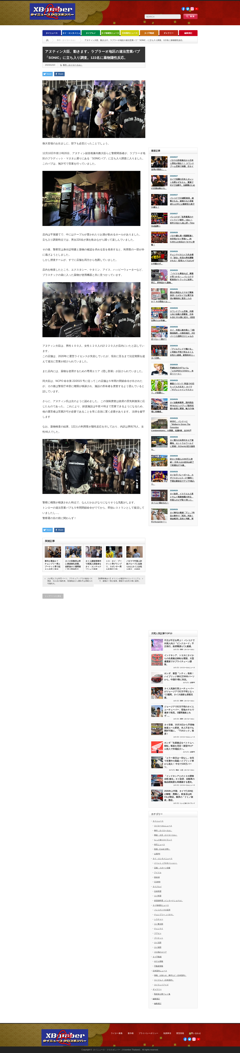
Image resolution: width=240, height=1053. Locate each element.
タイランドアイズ (161, 985)
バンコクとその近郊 (162, 910)
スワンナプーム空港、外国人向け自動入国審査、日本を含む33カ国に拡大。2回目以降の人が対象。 (173, 316)
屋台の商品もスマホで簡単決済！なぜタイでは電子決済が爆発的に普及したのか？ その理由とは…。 (172, 297)
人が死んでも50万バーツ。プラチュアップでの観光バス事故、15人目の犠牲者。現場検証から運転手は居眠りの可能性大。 (69, 580)
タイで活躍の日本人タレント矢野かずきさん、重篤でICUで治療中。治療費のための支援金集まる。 (173, 183)
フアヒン (157, 933)
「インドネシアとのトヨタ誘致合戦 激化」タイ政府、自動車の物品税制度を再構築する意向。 (179, 779)
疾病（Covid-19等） (162, 849)
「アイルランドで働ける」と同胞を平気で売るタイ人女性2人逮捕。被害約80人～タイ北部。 (173, 353)
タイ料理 (157, 896)
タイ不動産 (149, 33)
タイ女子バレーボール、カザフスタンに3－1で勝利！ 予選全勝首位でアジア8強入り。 (173, 479)
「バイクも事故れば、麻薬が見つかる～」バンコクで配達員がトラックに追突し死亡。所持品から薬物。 (172, 278)
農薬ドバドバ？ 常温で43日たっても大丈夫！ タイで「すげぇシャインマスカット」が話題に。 (172, 388)
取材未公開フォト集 (162, 994)
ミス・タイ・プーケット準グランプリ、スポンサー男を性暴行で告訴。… (114, 566)
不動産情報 (158, 966)
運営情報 (180, 1033)
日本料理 (157, 891)
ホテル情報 (158, 961)
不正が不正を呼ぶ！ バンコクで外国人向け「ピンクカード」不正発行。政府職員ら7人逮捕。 (179, 643)
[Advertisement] (173, 95)
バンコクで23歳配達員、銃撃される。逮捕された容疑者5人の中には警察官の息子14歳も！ (173, 202)
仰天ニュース (159, 844)
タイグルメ (91, 33)
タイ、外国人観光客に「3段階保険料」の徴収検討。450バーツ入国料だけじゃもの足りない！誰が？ (173, 334)
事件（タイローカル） (72, 65)
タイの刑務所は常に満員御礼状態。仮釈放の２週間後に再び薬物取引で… (73, 566)
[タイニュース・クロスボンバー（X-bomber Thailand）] (52, 18)
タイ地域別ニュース (110, 33)
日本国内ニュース (130, 33)
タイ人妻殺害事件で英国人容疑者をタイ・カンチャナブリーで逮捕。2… (93, 566)
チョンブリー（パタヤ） (164, 915)
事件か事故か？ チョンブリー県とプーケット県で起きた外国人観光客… (52, 566)
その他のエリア (160, 952)
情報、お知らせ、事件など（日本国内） (170, 975)
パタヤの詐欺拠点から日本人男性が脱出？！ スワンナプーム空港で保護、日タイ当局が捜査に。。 (172, 165)
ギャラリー (169, 33)
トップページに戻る (53, 596)
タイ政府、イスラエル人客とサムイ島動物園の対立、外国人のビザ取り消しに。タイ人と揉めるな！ (172, 498)
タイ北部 (157, 943)
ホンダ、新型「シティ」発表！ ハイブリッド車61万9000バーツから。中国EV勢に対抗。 (179, 676)
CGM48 (157, 882)
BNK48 (157, 877)
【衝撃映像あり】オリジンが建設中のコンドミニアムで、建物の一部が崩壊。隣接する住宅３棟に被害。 (118, 579)
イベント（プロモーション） (165, 863)
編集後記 (188, 33)
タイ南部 (157, 947)
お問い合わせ (195, 1033)
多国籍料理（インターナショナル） (168, 901)
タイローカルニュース (187, 667)
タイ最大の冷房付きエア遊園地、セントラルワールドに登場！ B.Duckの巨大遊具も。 (173, 444)
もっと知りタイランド (187, 803)
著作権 (131, 1033)
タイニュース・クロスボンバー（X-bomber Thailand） (117, 1050)
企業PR (192, 682)
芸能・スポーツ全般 (162, 868)
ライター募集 (117, 1033)
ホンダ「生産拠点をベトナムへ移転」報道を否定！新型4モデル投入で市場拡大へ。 (179, 746)
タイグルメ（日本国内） (164, 980)
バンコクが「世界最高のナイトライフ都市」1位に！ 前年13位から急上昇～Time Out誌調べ (172, 221)
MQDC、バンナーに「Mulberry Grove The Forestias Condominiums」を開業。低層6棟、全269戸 (171, 426)
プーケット (158, 938)
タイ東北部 (158, 924)
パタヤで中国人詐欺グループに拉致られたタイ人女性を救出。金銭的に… (134, 566)
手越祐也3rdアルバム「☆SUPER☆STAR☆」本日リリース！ (181, 371)
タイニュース (52, 33)
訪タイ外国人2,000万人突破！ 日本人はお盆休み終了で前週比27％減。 (182, 462)
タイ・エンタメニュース (71, 34)
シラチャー (158, 919)
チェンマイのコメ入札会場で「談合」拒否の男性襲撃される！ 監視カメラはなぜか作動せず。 (172, 259)
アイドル (157, 872)
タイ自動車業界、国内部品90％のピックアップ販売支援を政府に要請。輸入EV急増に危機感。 (172, 407)
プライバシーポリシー (148, 1033)
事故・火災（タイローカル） (185, 770)
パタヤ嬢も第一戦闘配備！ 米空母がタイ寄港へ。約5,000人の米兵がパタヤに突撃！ (173, 240)
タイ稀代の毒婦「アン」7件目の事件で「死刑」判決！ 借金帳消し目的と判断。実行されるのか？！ (173, 517)
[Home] (47, 40)
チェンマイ (158, 929)
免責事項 (167, 1033)
